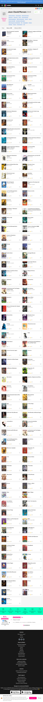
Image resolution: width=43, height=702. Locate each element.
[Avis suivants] (41, 620)
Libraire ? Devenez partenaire (21, 670)
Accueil (2, 8)
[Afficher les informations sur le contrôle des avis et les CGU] (9, 622)
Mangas (21, 648)
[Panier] (38, 5)
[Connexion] (41, 5)
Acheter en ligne (21, 681)
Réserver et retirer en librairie (21, 683)
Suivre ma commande (21, 680)
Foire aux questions (21, 677)
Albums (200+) (17, 28)
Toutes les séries (21, 654)
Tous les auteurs (21, 656)
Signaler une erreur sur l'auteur (4, 19)
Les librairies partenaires (21, 672)
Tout (3, 28)
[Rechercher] (36, 5)
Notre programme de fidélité (21, 664)
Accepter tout (33, 698)
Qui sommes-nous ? (21, 634)
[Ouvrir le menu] (2, 5)
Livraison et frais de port (21, 678)
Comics (21, 647)
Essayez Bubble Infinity (21, 662)
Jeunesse (21, 650)
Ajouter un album (21, 665)
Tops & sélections (21, 653)
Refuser (39, 698)
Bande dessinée (21, 645)
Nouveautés (21, 651)
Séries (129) (9, 28)
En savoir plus (23, 2)
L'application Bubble (21, 661)
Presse (21, 635)
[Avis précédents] (11, 620)
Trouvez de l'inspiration (21, 644)
